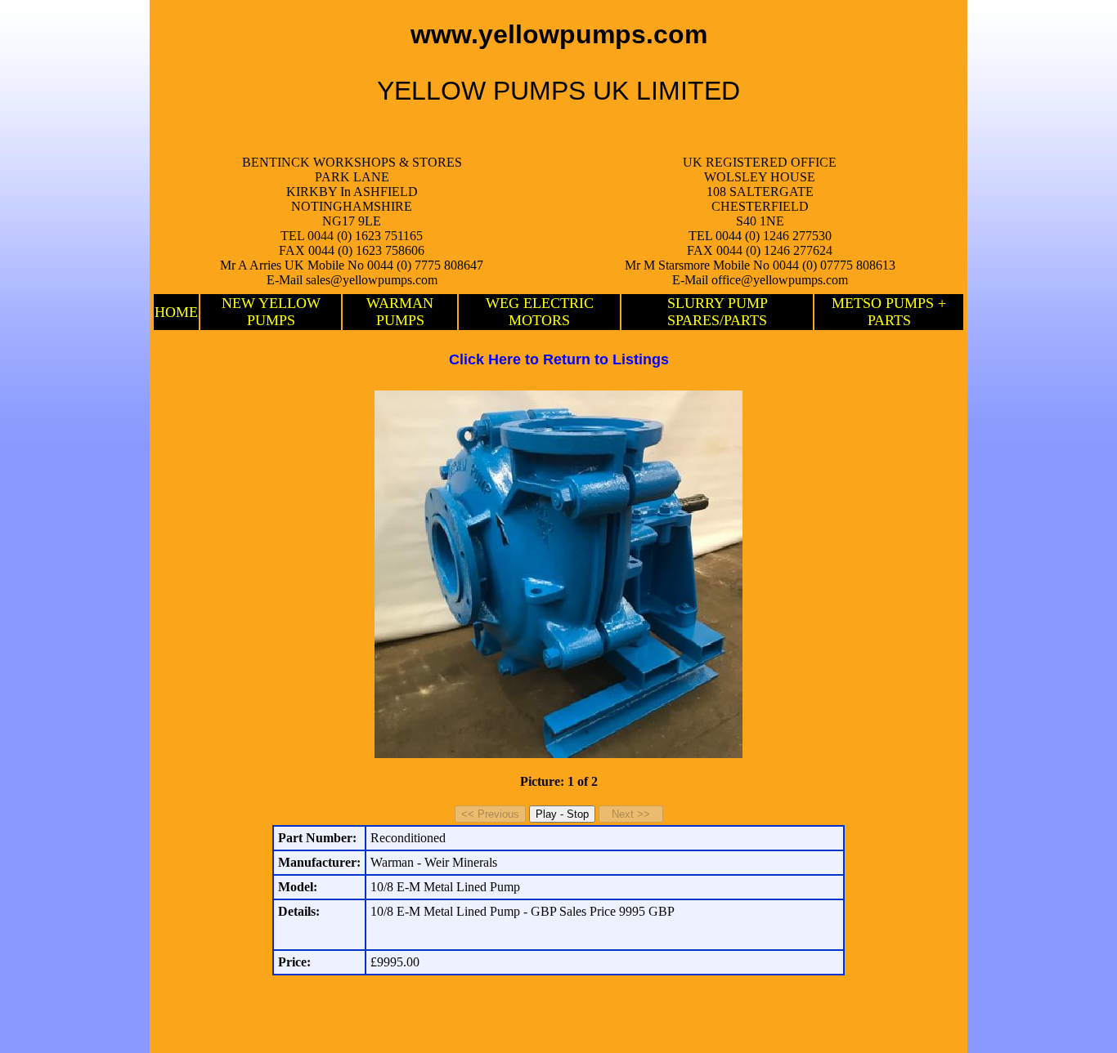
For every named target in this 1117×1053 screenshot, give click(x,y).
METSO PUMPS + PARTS (889, 311)
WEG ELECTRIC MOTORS (540, 311)
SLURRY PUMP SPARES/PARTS (717, 311)
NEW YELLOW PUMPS (271, 311)
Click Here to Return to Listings (559, 359)
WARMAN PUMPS (399, 311)
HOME (176, 312)
